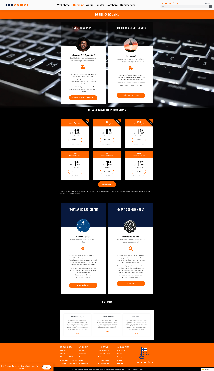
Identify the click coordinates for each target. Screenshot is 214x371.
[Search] (210, 6)
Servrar (81, 360)
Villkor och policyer (103, 360)
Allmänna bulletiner (104, 354)
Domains (78, 5)
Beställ (75, 140)
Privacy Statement (103, 363)
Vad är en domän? (107, 317)
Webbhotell (64, 5)
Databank (112, 5)
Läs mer (77, 333)
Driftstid (100, 357)
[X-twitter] (177, 3)
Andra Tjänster (95, 5)
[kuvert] (169, 3)
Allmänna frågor (77, 317)
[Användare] (162, 3)
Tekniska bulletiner (103, 350)
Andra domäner (136, 317)
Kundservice (128, 5)
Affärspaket (82, 354)
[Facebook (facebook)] (173, 3)
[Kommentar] (166, 3)
